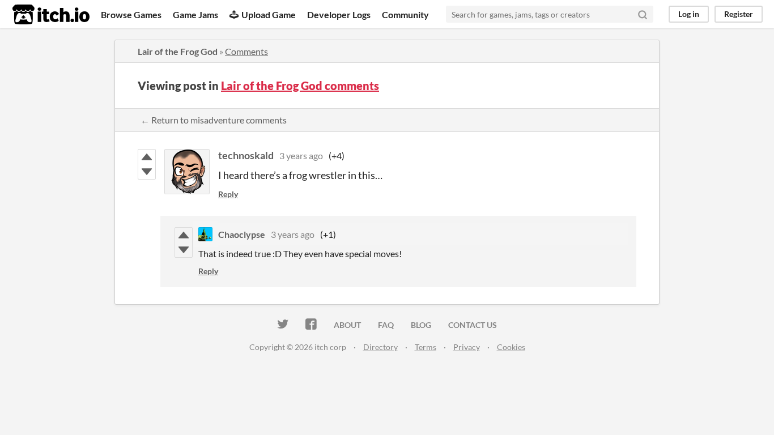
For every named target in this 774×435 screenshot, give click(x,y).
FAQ (386, 325)
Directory (380, 347)
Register (738, 14)
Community (405, 14)
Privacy (466, 347)
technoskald (246, 155)
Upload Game (268, 14)
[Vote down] (146, 171)
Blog (421, 325)
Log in (688, 14)
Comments (246, 51)
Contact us (472, 325)
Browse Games (131, 14)
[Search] (642, 14)
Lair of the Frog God (178, 51)
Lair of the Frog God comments (300, 85)
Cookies (511, 347)
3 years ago (301, 155)
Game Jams (195, 14)
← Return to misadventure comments (214, 119)
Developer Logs (339, 14)
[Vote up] (146, 157)
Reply (228, 194)
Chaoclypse (241, 234)
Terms (425, 347)
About (347, 325)
